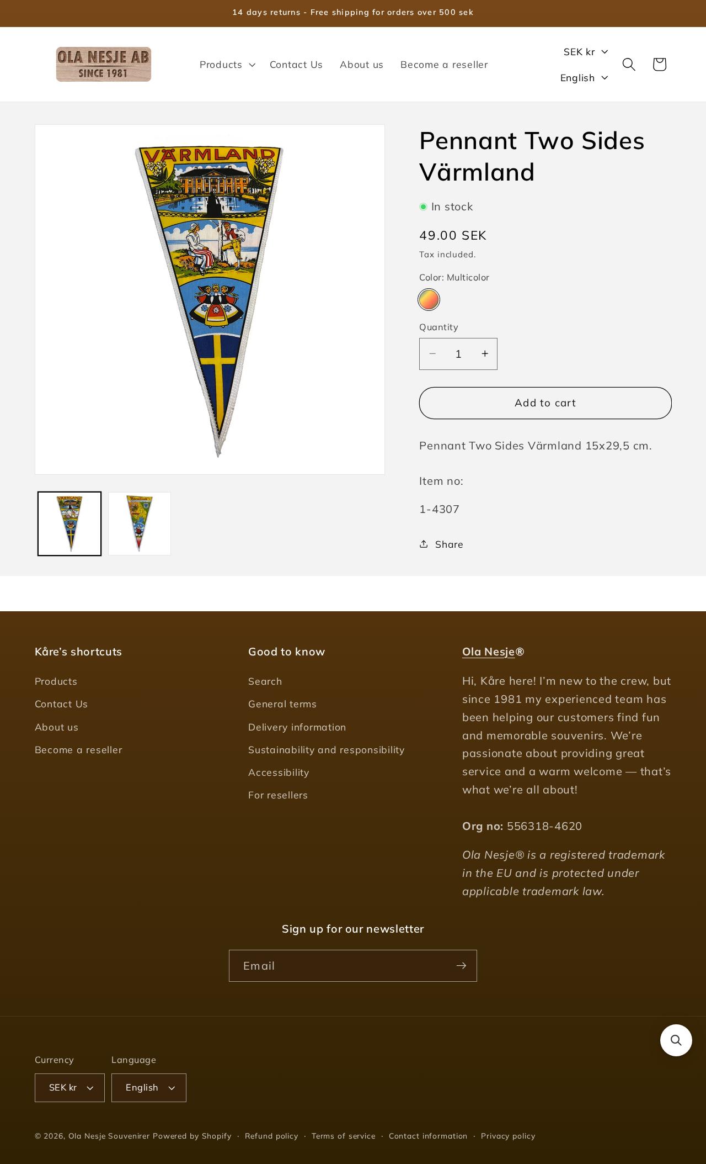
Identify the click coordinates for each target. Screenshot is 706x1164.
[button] (226, 64)
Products (56, 681)
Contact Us (62, 704)
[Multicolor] (428, 299)
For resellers (278, 795)
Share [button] (449, 543)
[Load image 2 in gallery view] (140, 523)
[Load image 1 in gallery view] (69, 523)
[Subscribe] (461, 965)
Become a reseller (78, 749)
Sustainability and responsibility (326, 749)
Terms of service (344, 1135)
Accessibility (278, 772)
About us (57, 727)
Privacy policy (508, 1135)
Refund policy (271, 1135)
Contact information (428, 1135)
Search (265, 681)
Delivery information (297, 727)
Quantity (438, 326)
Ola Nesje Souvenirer (109, 1135)
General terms (282, 704)
